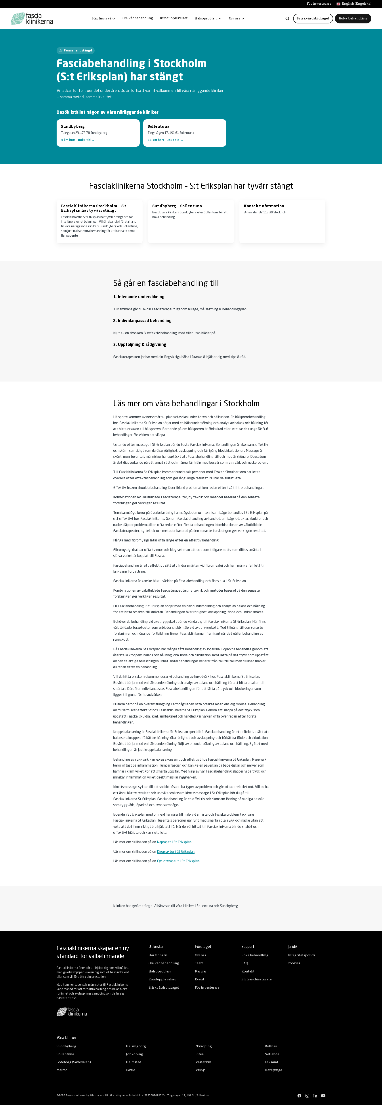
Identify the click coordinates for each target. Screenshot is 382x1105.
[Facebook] (299, 1096)
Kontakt (247, 971)
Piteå (199, 1054)
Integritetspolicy (301, 955)
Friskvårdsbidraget (313, 18)
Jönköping (134, 1054)
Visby (200, 1070)
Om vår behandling (137, 18)
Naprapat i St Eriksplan (174, 842)
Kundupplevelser (174, 18)
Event (199, 979)
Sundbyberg (66, 1046)
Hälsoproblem (206, 18)
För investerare (319, 4)
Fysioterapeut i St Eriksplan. (178, 861)
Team (199, 963)
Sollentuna (65, 1054)
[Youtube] (323, 1096)
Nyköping (203, 1046)
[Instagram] (307, 1096)
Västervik (203, 1062)
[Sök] (287, 19)
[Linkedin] (315, 1096)
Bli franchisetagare (256, 979)
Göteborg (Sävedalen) (74, 1062)
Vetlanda (272, 1054)
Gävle (130, 1070)
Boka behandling (353, 18)
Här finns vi (101, 18)
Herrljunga (273, 1070)
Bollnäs (271, 1046)
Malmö (62, 1070)
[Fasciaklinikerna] (32, 18)
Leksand (271, 1062)
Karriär (201, 971)
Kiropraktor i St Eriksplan (176, 852)
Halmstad (133, 1062)
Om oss (234, 18)
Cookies (294, 963)
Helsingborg (136, 1046)
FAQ (244, 963)
